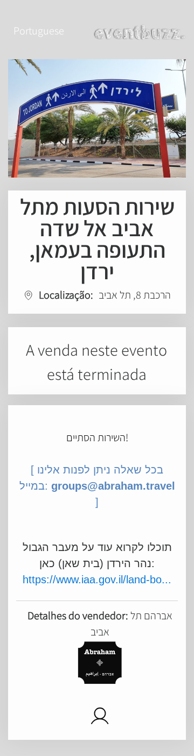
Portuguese (38, 31)
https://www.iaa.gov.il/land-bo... (97, 579)
